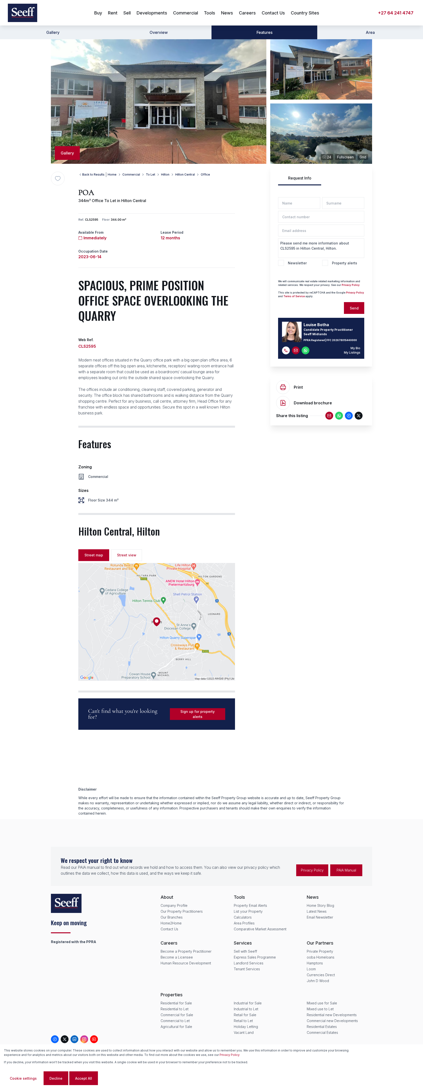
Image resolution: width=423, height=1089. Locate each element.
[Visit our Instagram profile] (84, 1039)
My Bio (355, 348)
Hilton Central (185, 174)
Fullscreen (345, 157)
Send (354, 308)
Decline (55, 1078)
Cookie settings (23, 1078)
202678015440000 (344, 340)
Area (370, 32)
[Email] (329, 416)
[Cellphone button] (286, 350)
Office (205, 174)
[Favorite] (58, 178)
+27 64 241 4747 (395, 12)
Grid (363, 157)
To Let (150, 174)
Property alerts (344, 263)
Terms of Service (294, 296)
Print (298, 387)
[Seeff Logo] (22, 13)
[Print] (283, 387)
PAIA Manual (346, 870)
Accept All (83, 1078)
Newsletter (297, 263)
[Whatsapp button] (305, 350)
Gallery (52, 32)
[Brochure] (283, 403)
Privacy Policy (351, 284)
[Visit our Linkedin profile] (74, 1039)
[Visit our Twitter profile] (65, 1039)
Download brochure (313, 402)
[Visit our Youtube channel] (94, 1039)
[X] (359, 416)
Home (112, 174)
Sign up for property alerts (197, 714)
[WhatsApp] (339, 416)
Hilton (165, 174)
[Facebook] (349, 416)
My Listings (352, 352)
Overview (159, 32)
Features (264, 32)
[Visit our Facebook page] (55, 1039)
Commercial (131, 174)
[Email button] (296, 350)
